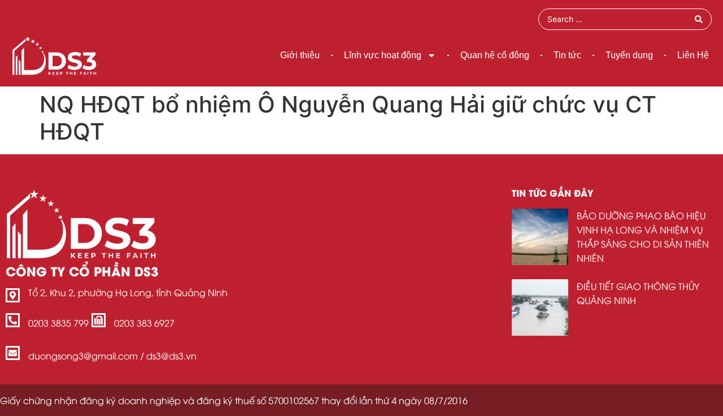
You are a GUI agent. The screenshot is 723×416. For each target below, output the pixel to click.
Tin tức (567, 55)
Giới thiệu (300, 55)
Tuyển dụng (629, 55)
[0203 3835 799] (13, 320)
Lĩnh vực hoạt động (382, 55)
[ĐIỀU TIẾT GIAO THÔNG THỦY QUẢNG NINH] (540, 307)
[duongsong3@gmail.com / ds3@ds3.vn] (13, 353)
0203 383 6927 (144, 323)
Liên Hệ (693, 55)
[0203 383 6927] (99, 320)
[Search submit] (698, 19)
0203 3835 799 (58, 323)
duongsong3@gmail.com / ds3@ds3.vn (112, 355)
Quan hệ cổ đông (494, 55)
